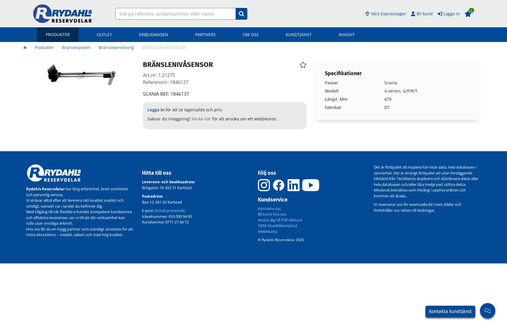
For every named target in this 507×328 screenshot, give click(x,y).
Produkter (58, 34)
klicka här (201, 119)
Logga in (451, 13)
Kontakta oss (269, 208)
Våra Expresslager (388, 13)
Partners (205, 34)
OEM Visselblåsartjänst (278, 225)
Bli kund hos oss (272, 214)
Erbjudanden (153, 34)
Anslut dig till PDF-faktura (280, 220)
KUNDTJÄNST (299, 34)
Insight (347, 34)
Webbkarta (267, 231)
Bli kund (425, 13)
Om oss (251, 34)
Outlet (104, 34)
